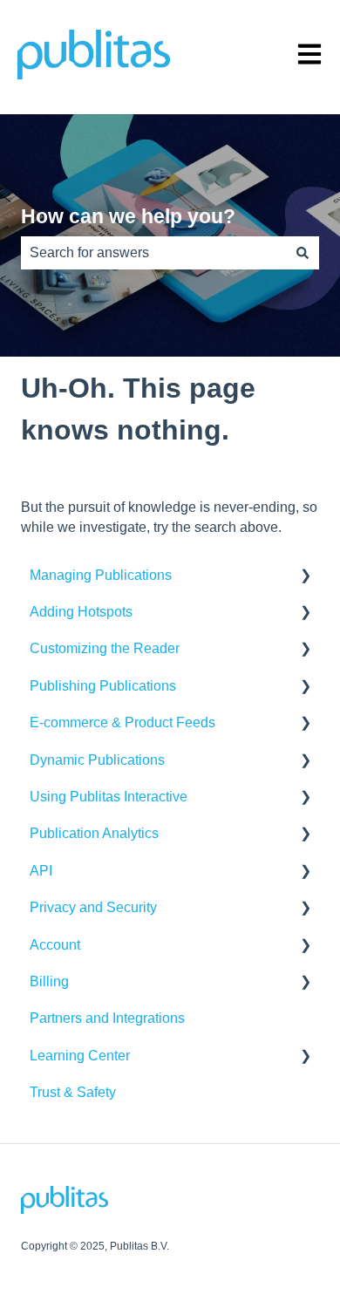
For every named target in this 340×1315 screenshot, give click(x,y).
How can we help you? (128, 216)
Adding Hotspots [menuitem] (81, 611)
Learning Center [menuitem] (80, 1055)
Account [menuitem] (55, 944)
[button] (305, 577)
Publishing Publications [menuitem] (103, 685)
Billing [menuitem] (49, 981)
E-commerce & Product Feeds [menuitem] (122, 722)
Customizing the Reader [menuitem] (105, 648)
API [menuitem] (41, 870)
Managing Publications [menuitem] (101, 575)
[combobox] (153, 252)
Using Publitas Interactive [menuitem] (108, 796)
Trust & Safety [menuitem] (73, 1092)
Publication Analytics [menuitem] (94, 833)
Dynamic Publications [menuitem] (97, 760)
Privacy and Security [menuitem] (93, 907)
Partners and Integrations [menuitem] (107, 1018)
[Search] (302, 252)
